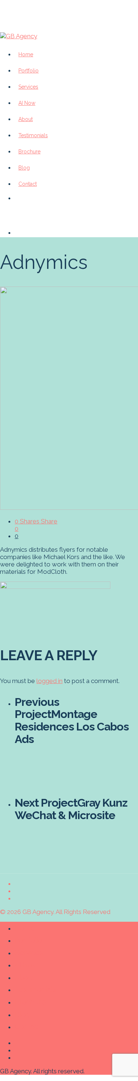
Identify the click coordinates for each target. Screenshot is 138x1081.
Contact (27, 184)
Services (29, 952)
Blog (22, 1014)
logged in (49, 680)
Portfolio (28, 940)
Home (25, 927)
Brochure (30, 1001)
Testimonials (35, 989)
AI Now (26, 964)
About (25, 977)
